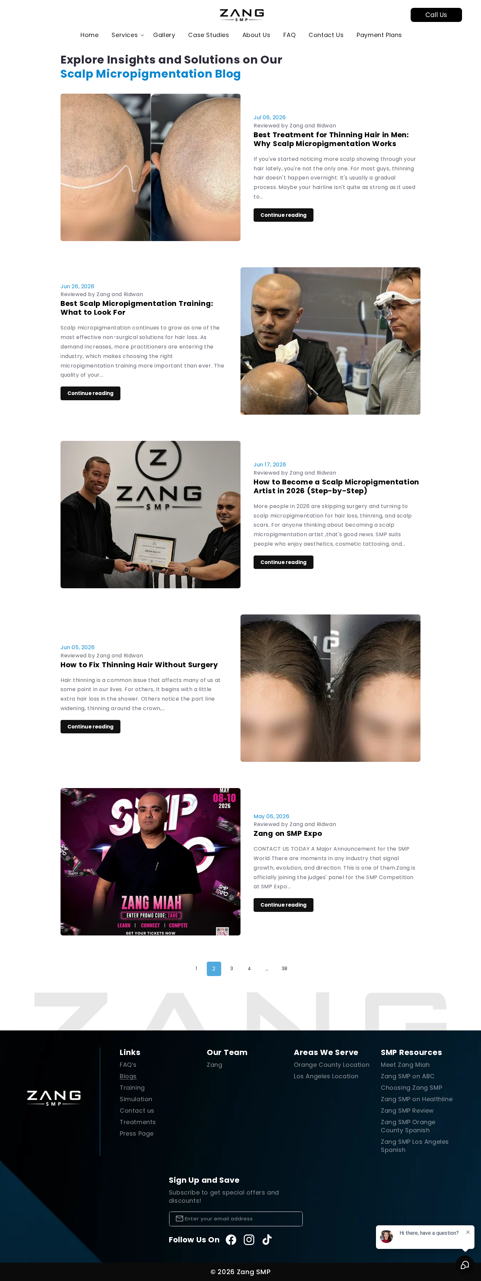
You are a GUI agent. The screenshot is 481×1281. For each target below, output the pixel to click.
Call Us (436, 14)
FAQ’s (128, 1065)
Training (132, 1087)
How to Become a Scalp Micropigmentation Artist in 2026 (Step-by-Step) (336, 486)
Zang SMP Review (407, 1110)
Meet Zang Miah (405, 1065)
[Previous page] (178, 969)
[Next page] (302, 969)
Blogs (128, 1076)
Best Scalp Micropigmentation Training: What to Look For (137, 307)
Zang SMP (254, 1271)
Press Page (137, 1133)
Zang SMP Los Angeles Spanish (415, 1146)
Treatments (138, 1122)
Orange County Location (331, 1065)
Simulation (136, 1099)
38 (285, 968)
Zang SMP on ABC (408, 1076)
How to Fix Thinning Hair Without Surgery (139, 665)
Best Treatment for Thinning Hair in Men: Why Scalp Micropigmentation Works (331, 139)
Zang (214, 1065)
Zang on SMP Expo (288, 833)
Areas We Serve (326, 1052)
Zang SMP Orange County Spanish (408, 1126)
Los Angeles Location (326, 1076)
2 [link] (214, 968)
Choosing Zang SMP (411, 1087)
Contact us (137, 1110)
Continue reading (283, 215)
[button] (126, 35)
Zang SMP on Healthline (417, 1099)
